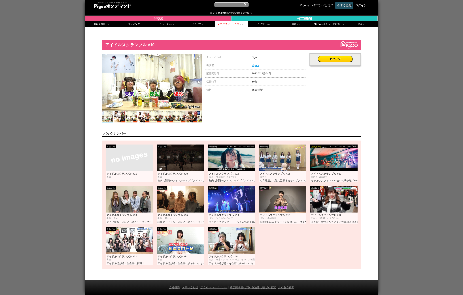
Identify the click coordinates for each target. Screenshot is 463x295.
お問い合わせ (190, 287)
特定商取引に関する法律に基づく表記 (253, 287)
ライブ (264, 24)
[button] (198, 57)
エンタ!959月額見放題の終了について (231, 12)
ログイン (335, 59)
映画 (361, 24)
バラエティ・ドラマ (231, 24)
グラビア (199, 24)
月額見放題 (101, 24)
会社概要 (174, 287)
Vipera (255, 65)
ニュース (167, 24)
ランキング (134, 24)
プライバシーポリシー (214, 287)
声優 (296, 24)
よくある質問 (286, 287)
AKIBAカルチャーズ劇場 (329, 24)
